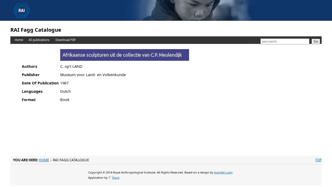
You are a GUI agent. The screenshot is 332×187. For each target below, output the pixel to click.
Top (318, 160)
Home (19, 40)
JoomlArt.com (223, 172)
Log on (253, 41)
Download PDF (66, 40)
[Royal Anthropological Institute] (21, 5)
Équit (115, 177)
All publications (39, 40)
